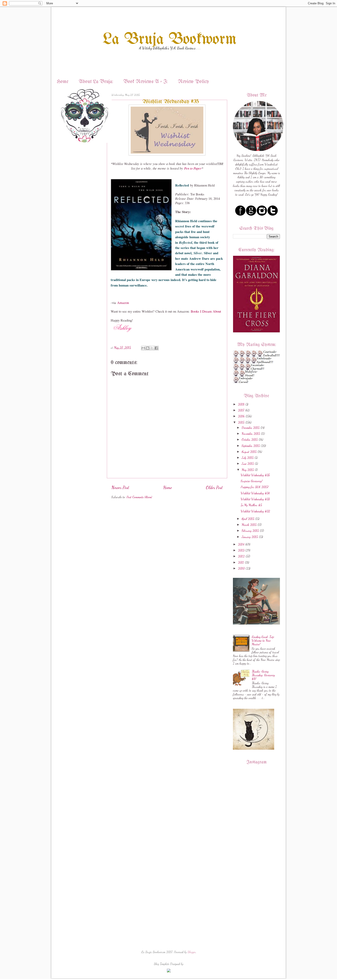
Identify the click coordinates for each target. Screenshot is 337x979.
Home (62, 81)
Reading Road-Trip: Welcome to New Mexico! (263, 640)
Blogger (192, 952)
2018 (241, 404)
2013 (241, 550)
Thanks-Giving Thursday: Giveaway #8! (263, 675)
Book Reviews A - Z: (145, 81)
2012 (241, 556)
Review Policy (193, 81)
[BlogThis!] (147, 348)
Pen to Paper (193, 168)
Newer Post (120, 487)
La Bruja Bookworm (170, 39)
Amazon (123, 302)
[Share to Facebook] (156, 348)
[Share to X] (152, 348)
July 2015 (248, 458)
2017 (241, 410)
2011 (241, 562)
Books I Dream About (206, 311)
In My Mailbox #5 (251, 505)
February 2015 (250, 531)
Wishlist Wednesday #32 (255, 511)
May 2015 (248, 470)
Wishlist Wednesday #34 (255, 493)
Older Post (214, 487)
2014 (241, 544)
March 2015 (249, 525)
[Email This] (143, 348)
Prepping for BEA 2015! (255, 487)
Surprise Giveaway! (251, 481)
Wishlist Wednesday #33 (255, 499)
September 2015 (251, 446)
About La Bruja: (96, 81)
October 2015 (250, 439)
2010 (241, 568)
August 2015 (249, 452)
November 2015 (251, 433)
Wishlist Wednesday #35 (255, 475)
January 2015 (250, 537)
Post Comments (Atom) (139, 497)
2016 (241, 416)
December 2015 (251, 428)
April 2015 (248, 519)
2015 (241, 422)
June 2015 (248, 463)
